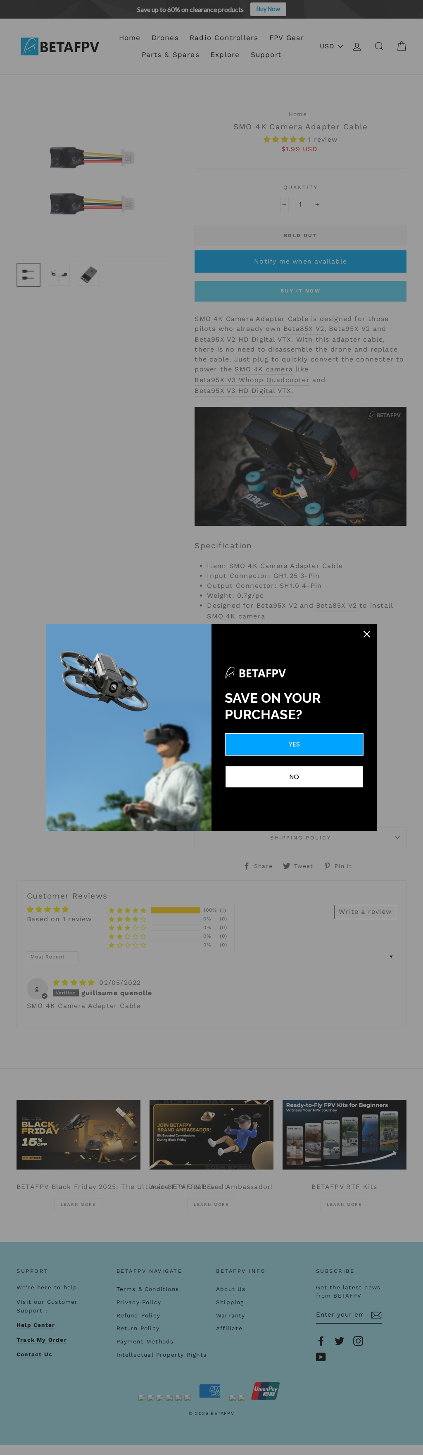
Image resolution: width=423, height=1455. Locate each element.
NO (294, 777)
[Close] (367, 634)
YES (294, 744)
